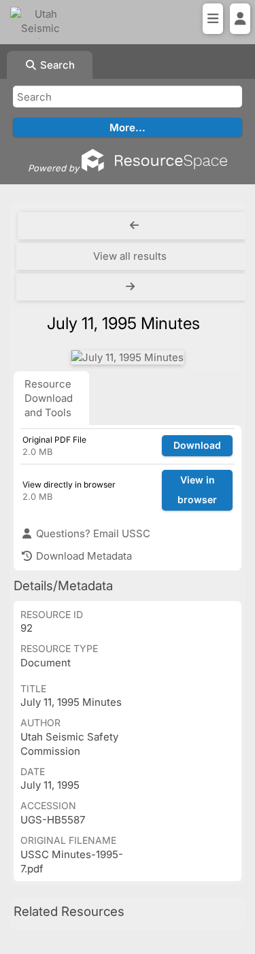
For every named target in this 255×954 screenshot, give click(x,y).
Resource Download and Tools (48, 398)
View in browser (197, 489)
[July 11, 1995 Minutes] (127, 357)
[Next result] (131, 287)
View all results (130, 256)
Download (197, 445)
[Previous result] (134, 225)
